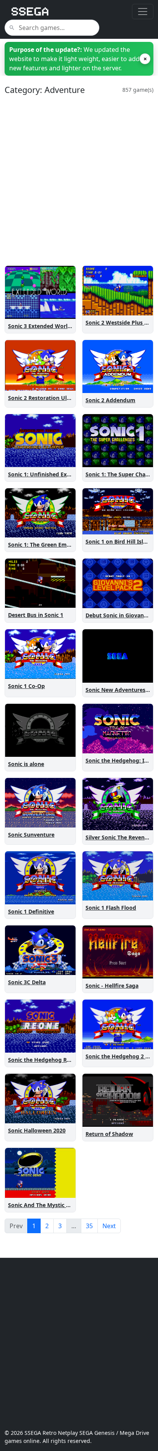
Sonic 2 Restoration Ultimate (46, 397)
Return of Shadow (109, 1134)
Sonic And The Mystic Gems (44, 1205)
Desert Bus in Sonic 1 (35, 615)
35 (89, 1226)
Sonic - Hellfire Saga (112, 985)
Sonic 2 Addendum (110, 400)
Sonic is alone (26, 764)
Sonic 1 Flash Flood (111, 907)
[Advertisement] (79, 180)
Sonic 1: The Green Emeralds (45, 544)
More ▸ (61, 311)
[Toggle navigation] (142, 11)
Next (109, 1226)
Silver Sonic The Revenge (118, 837)
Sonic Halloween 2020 (37, 1130)
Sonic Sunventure (31, 834)
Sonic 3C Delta (27, 982)
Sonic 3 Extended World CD (44, 326)
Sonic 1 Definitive (31, 911)
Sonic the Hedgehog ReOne (44, 1059)
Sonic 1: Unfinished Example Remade (57, 474)
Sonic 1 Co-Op (26, 686)
